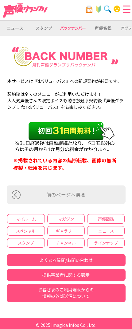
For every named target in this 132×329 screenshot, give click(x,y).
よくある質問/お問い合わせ (66, 260)
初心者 (98, 9)
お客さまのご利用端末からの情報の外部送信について (66, 292)
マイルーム (117, 9)
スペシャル (26, 231)
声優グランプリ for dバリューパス (25, 10)
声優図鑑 (106, 219)
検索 (107, 9)
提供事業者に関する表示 (66, 275)
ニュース (106, 231)
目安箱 (89, 9)
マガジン (66, 219)
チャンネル (66, 243)
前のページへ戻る (66, 194)
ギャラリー (66, 231)
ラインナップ (106, 243)
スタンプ (26, 243)
